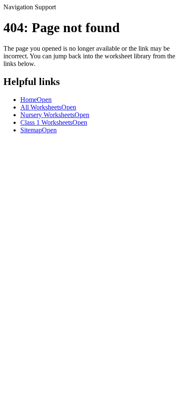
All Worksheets (48, 107)
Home (36, 99)
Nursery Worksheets (54, 114)
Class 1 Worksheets (53, 122)
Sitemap (38, 130)
